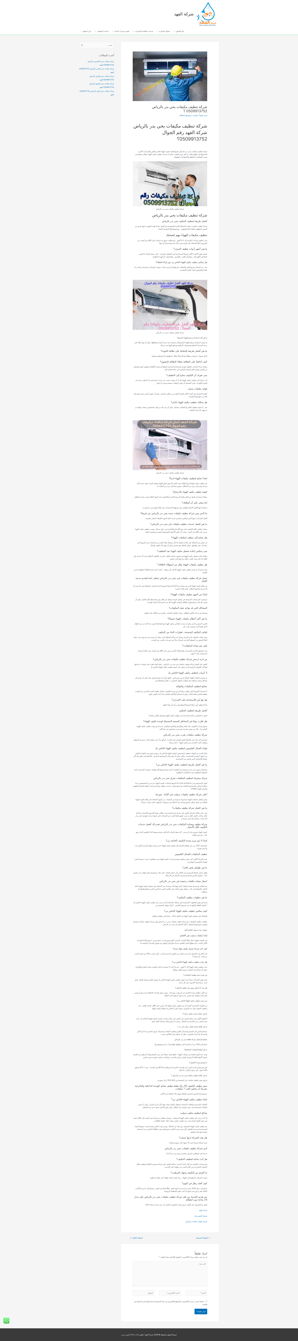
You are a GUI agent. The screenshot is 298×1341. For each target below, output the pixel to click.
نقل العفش (180, 31)
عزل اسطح (87, 31)
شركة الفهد (184, 13)
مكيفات (195, 115)
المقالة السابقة (203, 1238)
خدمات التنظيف (103, 31)
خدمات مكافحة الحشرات (144, 31)
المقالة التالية (136, 1238)
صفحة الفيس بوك (200, 1216)
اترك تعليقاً (203, 115)
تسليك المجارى (164, 31)
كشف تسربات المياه (121, 31)
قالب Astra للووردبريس (130, 1335)
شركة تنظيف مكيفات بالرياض (196, 1221)
